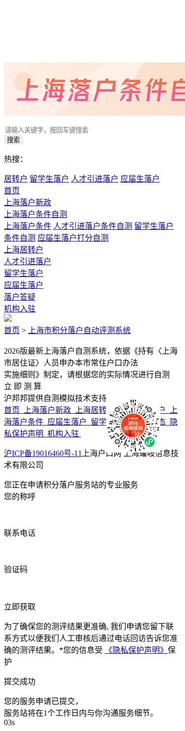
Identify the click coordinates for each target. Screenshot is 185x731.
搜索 (13, 140)
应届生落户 (140, 179)
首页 (12, 190)
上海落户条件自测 (35, 214)
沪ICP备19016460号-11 (43, 453)
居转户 (16, 179)
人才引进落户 (94, 179)
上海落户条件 (27, 226)
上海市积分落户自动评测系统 (79, 330)
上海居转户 (23, 249)
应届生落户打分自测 (73, 238)
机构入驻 (20, 309)
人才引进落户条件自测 (92, 226)
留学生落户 (49, 179)
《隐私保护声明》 (136, 650)
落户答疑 (20, 297)
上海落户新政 (27, 202)
